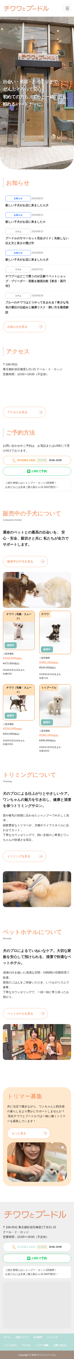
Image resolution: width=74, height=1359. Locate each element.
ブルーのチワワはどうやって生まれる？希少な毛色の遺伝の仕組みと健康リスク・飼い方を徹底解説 (37, 307)
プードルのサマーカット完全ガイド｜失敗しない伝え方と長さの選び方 (37, 241)
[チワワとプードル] (26, 8)
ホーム (7, 1337)
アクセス (26, 1345)
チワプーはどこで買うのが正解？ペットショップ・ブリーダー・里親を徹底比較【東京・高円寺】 (35, 281)
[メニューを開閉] (67, 8)
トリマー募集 (42, 1345)
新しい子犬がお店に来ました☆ (25, 221)
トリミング (52, 1337)
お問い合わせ (60, 1345)
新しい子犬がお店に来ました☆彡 (26, 205)
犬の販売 (37, 1337)
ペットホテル (10, 1345)
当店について (21, 1337)
